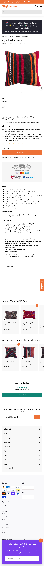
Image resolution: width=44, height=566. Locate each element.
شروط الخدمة (5, 527)
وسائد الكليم (8, 200)
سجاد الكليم (8, 192)
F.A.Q (3, 508)
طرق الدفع (4, 511)
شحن (13, 149)
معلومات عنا (5, 516)
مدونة (3, 519)
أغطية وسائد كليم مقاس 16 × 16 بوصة (11, 36)
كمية (3, 107)
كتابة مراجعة (22, 394)
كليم (24, 204)
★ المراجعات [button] (42, 285)
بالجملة (3, 533)
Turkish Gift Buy (7, 44)
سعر (3, 98)
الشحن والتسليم (6, 506)
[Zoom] (41, 88)
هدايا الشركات (5, 522)
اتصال (3, 530)
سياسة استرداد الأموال (7, 514)
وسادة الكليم (25, 36)
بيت (31, 36)
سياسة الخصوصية (6, 524)
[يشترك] (37, 417)
